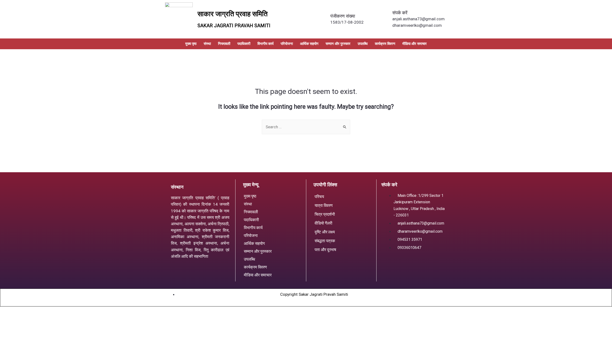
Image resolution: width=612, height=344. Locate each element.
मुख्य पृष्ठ (191, 44)
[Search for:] (306, 126)
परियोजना (287, 44)
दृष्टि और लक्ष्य (325, 232)
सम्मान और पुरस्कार (338, 44)
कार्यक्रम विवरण (385, 44)
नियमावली (224, 44)
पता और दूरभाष (325, 249)
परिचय (319, 196)
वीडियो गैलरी (323, 223)
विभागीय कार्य (265, 44)
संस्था (207, 44)
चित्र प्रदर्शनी (325, 214)
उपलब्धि (363, 44)
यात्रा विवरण (324, 205)
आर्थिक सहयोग (309, 44)
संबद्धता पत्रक (325, 240)
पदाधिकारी (243, 44)
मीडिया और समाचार (414, 44)
